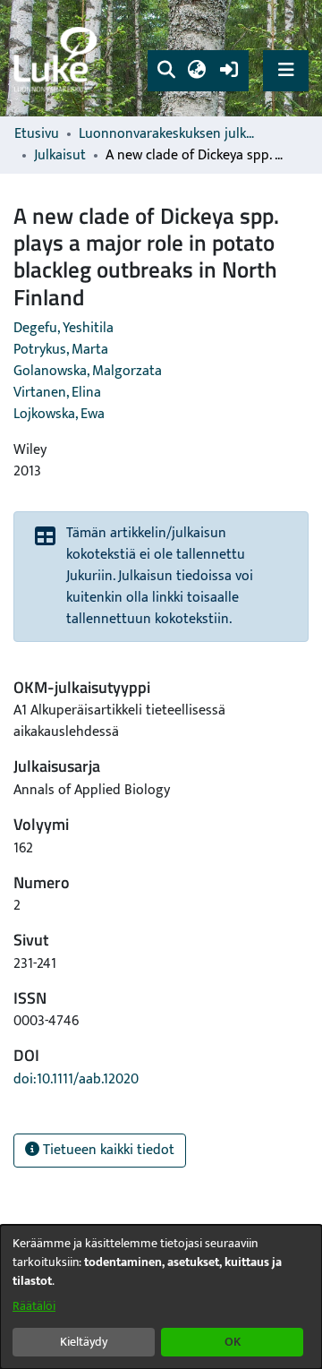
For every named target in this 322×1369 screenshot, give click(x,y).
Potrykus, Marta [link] (60, 350)
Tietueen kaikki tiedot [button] (106, 1150)
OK (233, 1341)
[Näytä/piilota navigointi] (286, 70)
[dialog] (161, 1297)
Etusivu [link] (36, 134)
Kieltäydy (83, 1341)
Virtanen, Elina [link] (57, 393)
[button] (166, 70)
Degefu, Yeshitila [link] (63, 328)
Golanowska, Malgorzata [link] (87, 371)
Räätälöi (34, 1305)
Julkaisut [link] (60, 156)
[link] (58, 59)
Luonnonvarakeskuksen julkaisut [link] (168, 134)
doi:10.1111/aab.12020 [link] (76, 1079)
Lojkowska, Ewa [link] (59, 414)
